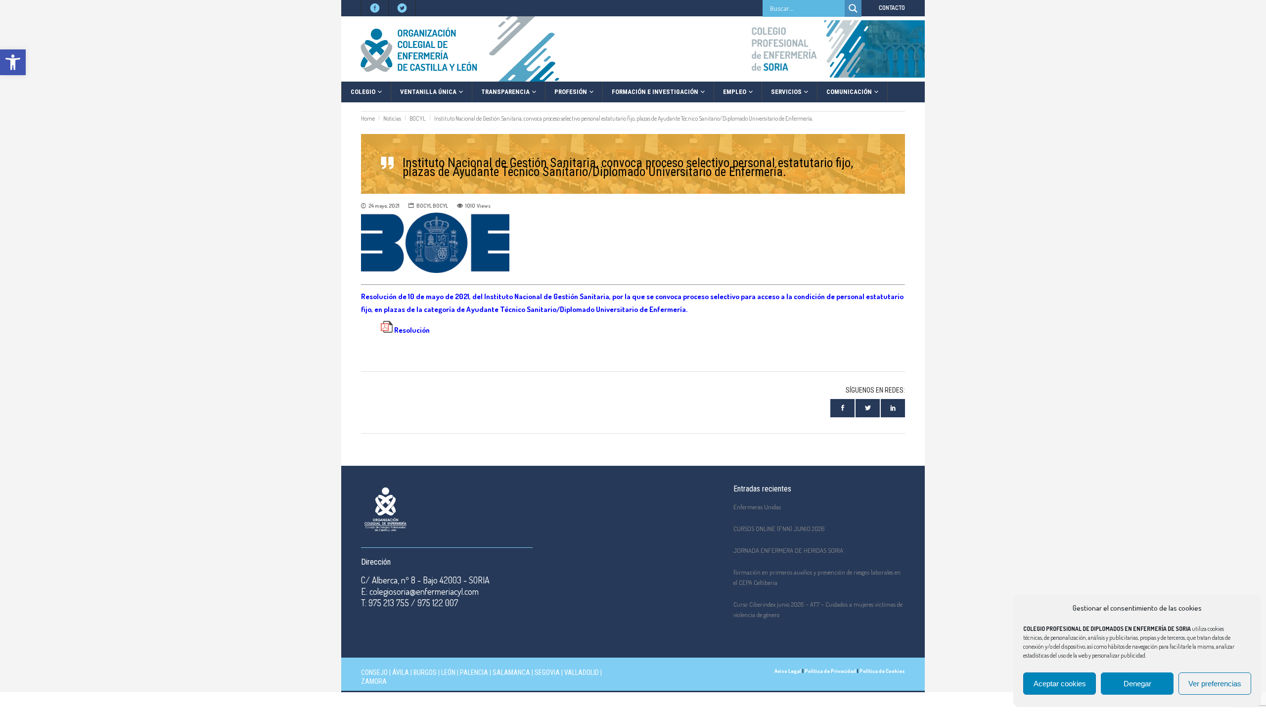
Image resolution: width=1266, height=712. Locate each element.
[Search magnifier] (853, 8)
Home (368, 118)
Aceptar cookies (1060, 683)
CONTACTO (892, 7)
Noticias (392, 118)
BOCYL (417, 118)
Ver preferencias (1214, 683)
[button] (13, 62)
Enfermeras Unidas (757, 507)
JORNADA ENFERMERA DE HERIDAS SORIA (788, 550)
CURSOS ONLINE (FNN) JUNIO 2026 (779, 529)
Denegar (1137, 683)
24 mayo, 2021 (384, 205)
